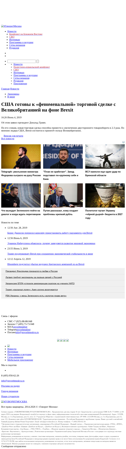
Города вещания (9, 391)
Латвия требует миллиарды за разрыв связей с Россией (34, 277)
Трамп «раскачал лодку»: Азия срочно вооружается (32, 289)
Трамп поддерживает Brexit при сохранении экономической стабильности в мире (50, 253)
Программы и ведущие (21, 42)
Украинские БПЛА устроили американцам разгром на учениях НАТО (40, 283)
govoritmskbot (20, 327)
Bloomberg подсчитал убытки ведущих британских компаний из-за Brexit (45, 264)
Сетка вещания (17, 45)
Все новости (7, 138)
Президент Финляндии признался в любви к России (32, 271)
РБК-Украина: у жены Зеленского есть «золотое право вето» (36, 295)
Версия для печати (13, 136)
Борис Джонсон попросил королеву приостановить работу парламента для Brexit (49, 233)
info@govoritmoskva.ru (27, 332)
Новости (11, 31)
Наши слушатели (10, 396)
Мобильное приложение (20, 360)
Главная (5, 88)
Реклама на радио (10, 386)
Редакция (14, 48)
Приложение (20, 83)
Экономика (13, 94)
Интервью (14, 39)
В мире (11, 96)
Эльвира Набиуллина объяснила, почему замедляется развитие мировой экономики (51, 243)
